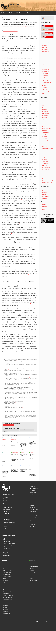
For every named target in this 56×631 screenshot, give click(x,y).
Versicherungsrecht (47, 82)
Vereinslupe (44, 138)
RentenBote (44, 194)
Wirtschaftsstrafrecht (8, 507)
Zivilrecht (44, 85)
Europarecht (44, 47)
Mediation (44, 53)
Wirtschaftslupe (45, 140)
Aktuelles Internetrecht (46, 150)
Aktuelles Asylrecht (46, 146)
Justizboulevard (45, 163)
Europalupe (44, 109)
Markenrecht (45, 80)
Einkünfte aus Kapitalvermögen (20, 26)
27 (17, 351)
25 (6, 330)
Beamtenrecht (7, 511)
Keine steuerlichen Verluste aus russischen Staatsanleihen (5, 442)
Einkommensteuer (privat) (9, 425)
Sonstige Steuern (6, 555)
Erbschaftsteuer (46, 62)
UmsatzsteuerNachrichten (47, 178)
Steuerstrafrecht (7, 505)
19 (36, 287)
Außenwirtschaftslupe (46, 102)
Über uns (28, 12)
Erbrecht (45, 87)
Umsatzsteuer (46, 64)
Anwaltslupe (44, 100)
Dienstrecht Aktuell (46, 152)
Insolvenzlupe (45, 115)
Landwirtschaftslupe (46, 122)
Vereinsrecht (45, 89)
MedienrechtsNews (46, 167)
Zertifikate (5, 431)
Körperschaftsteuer (7, 548)
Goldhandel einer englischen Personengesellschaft (32, 455)
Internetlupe (44, 117)
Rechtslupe (14, 4)
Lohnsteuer (6, 550)
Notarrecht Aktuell (45, 169)
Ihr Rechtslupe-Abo (19, 12)
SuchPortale (32, 572)
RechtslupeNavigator (46, 128)
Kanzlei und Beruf (45, 51)
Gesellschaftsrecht (46, 73)
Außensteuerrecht (46, 59)
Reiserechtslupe (45, 130)
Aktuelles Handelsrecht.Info (47, 148)
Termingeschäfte (23, 429)
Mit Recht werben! (33, 580)
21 (30, 303)
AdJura (31, 578)
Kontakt (44, 204)
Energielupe (44, 107)
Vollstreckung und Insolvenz (48, 91)
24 (34, 322)
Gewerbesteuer (7, 546)
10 (31, 182)
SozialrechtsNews (45, 173)
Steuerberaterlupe (45, 132)
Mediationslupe (45, 124)
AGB (43, 207)
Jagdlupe (44, 119)
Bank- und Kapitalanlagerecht (10, 522)
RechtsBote (44, 192)
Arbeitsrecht (44, 45)
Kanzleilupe (44, 121)
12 (21, 199)
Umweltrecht (6, 515)
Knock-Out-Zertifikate (15, 429)
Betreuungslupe (45, 105)
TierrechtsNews (45, 176)
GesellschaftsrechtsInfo (46, 159)
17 (32, 272)
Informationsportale (34, 566)
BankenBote (44, 188)
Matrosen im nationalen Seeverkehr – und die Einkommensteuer (14, 442)
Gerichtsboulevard (45, 157)
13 (17, 204)
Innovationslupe (45, 113)
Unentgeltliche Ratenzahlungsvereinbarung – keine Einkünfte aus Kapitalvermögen (23, 445)
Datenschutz (44, 209)
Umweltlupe (44, 136)
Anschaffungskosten (7, 429)
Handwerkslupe (45, 111)
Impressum (44, 206)
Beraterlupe (44, 103)
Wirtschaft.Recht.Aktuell (47, 182)
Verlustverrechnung (30, 429)
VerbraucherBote (45, 196)
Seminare (32, 570)
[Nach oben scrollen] (54, 629)
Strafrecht (44, 67)
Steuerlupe (44, 134)
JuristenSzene (45, 161)
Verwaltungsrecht (45, 69)
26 (23, 347)
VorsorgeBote (45, 198)
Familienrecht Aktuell (46, 155)
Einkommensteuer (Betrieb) (9, 543)
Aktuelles (11, 12)
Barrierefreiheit (45, 211)
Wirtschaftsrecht (45, 71)
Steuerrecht (44, 57)
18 (28, 274)
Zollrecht (44, 93)
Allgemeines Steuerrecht (7, 538)
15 (11, 233)
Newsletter (32, 568)
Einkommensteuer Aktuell (47, 154)
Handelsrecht (45, 75)
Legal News (44, 165)
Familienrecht (45, 49)
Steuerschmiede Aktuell (46, 175)
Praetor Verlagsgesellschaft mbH (20, 626)
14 (19, 223)
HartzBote (44, 190)
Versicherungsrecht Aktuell (47, 180)
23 (30, 315)
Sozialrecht (44, 55)
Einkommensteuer (46, 61)
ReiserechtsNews (45, 171)
